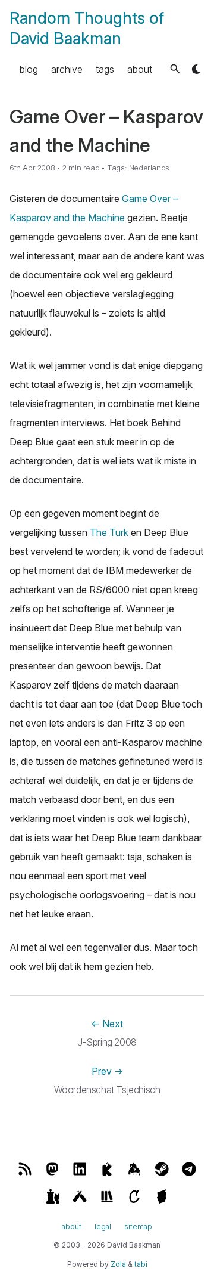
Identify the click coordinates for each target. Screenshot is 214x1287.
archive (67, 69)
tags (105, 69)
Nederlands (149, 167)
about (139, 69)
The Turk (109, 532)
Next (107, 1023)
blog (29, 69)
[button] (175, 69)
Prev (107, 1071)
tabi (140, 1264)
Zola (118, 1264)
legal (103, 1227)
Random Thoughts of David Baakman (87, 28)
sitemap (138, 1227)
